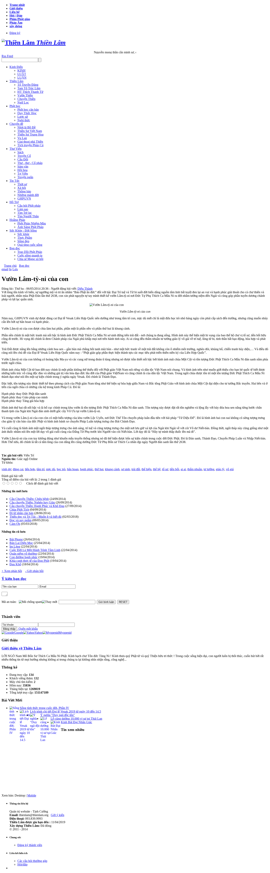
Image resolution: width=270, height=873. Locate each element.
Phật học (14, 106)
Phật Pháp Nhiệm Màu (31, 223)
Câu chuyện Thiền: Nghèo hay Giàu (32, 502)
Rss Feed (7, 56)
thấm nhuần (194, 469)
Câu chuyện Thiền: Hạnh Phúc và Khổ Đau (36, 506)
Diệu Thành (85, 288)
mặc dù (50, 469)
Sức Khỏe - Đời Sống (23, 230)
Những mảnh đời (28, 195)
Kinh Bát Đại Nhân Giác (76, 722)
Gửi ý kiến (57, 815)
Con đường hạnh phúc (23, 557)
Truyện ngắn (25, 177)
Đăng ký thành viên (29, 845)
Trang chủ (10, 265)
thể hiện (146, 469)
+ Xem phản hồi (12, 571)
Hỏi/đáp (22, 864)
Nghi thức (23, 120)
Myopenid (65, 632)
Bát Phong (16, 539)
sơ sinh (125, 469)
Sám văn (22, 166)
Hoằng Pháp (17, 220)
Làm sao (22, 209)
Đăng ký (14, 33)
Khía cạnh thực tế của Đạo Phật (29, 560)
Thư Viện (15, 148)
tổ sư (165, 469)
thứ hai (99, 469)
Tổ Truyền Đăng (27, 84)
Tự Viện (22, 173)
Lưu (15, 269)
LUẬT (21, 74)
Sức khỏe (23, 234)
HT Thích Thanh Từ (30, 91)
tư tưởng (209, 469)
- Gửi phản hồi (34, 571)
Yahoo (39, 632)
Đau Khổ (15, 564)
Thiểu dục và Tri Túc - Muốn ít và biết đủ (35, 516)
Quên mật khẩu (27, 628)
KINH (21, 70)
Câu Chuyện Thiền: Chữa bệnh (29, 499)
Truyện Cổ (24, 155)
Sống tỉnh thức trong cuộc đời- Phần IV (44, 708)
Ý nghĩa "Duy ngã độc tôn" (57, 715)
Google (18, 632)
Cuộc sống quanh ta (29, 255)
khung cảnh (112, 469)
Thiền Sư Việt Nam (29, 131)
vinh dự (6, 469)
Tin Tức (14, 180)
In (10, 269)
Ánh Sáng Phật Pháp (30, 227)
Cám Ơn (14, 523)
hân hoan (72, 469)
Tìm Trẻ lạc (24, 212)
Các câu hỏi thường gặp (32, 861)
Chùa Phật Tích (19, 509)
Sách (20, 152)
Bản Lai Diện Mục (21, 543)
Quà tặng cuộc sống (29, 244)
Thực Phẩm (24, 237)
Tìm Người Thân (28, 216)
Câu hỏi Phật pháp (29, 205)
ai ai (183, 469)
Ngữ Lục (23, 102)
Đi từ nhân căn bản (21, 513)
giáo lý (220, 469)
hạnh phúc (86, 469)
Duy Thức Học (27, 113)
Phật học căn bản (28, 109)
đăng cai (18, 469)
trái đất (135, 469)
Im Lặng (14, 546)
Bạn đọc (14, 248)
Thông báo (24, 191)
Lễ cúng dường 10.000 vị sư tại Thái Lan (76, 718)
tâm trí (40, 469)
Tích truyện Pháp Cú (30, 145)
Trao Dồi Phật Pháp (29, 252)
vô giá (230, 469)
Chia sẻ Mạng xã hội (30, 259)
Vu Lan (22, 138)
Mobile (31, 795)
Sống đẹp (23, 241)
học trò (61, 469)
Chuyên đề (16, 123)
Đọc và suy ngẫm (20, 520)
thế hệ (156, 469)
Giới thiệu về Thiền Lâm (22, 648)
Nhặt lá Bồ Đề (26, 127)
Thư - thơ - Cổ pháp (29, 163)
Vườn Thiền (25, 95)
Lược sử (22, 116)
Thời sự (22, 184)
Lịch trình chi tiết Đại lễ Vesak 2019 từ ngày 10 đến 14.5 (65, 711)
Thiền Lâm (16, 81)
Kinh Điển (16, 67)
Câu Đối (22, 159)
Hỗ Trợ (14, 202)
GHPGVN (24, 198)
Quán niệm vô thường (23, 553)
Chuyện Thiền (26, 99)
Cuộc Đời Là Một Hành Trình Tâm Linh (34, 550)
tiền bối (174, 469)
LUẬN (21, 77)
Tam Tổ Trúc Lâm (28, 88)
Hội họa (22, 170)
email (5, 269)
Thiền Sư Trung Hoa (30, 134)
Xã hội (21, 187)
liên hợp (30, 469)
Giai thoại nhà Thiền (30, 141)
